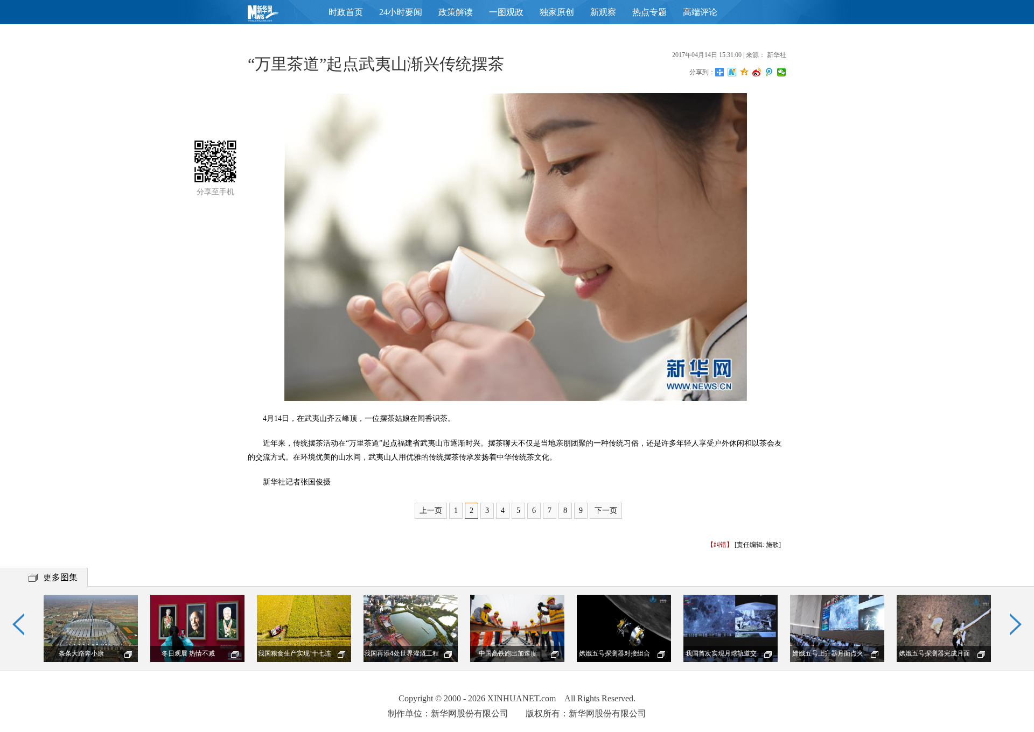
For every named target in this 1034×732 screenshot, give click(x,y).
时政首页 (346, 12)
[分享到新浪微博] (756, 72)
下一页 (606, 510)
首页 (280, 16)
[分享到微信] (781, 72)
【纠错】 (720, 544)
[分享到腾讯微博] (769, 72)
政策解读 (455, 12)
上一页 (431, 510)
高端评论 (700, 12)
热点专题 (649, 12)
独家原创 (557, 12)
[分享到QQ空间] (744, 72)
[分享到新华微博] (732, 72)
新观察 (603, 12)
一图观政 (506, 12)
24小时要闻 (400, 12)
